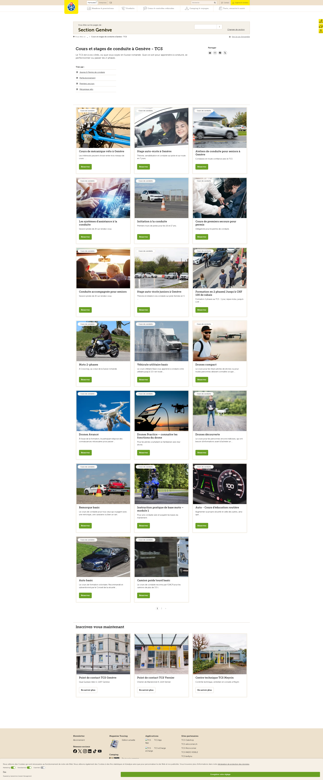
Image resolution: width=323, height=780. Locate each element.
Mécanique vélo (86, 89)
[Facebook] (75, 751)
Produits (130, 8)
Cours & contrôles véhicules (161, 8)
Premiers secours (86, 83)
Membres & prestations (103, 8)
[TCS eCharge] (149, 748)
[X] (80, 751)
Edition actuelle (128, 740)
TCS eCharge (160, 748)
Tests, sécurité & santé (234, 8)
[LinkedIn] (90, 751)
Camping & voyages (199, 8)
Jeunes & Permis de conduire (92, 72)
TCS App (158, 740)
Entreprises (102, 3)
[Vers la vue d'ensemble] (127, 37)
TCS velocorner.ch (189, 744)
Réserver (85, 167)
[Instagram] (85, 751)
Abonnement (79, 740)
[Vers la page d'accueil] (71, 7)
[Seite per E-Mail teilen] (215, 53)
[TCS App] (148, 740)
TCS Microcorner (188, 748)
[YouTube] (100, 751)
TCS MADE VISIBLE (189, 752)
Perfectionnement (87, 78)
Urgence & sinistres (241, 3)
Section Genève (95, 30)
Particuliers (92, 3)
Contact (226, 3)
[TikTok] (95, 751)
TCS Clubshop (187, 740)
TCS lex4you (186, 756)
